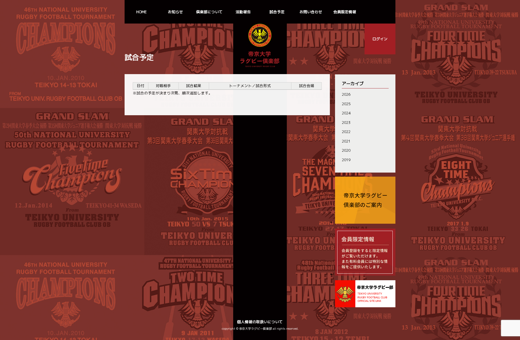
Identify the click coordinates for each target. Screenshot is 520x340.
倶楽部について (209, 11)
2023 (346, 122)
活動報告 (243, 11)
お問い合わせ (311, 11)
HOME (141, 11)
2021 (346, 141)
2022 (346, 131)
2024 (346, 112)
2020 (346, 150)
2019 (346, 159)
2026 (346, 94)
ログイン (380, 38)
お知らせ (175, 11)
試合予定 (277, 11)
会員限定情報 (344, 11)
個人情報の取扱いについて (260, 321)
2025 (346, 103)
